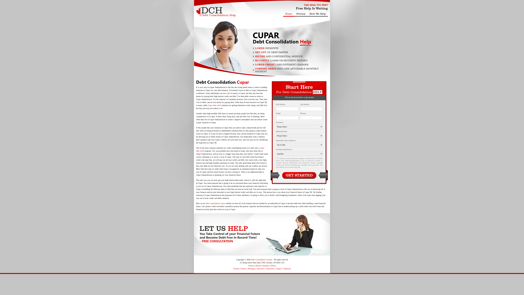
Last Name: (304, 104)
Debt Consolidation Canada (261, 260)
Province (279, 122)
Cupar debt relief (214, 105)
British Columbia (262, 266)
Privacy (300, 13)
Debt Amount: (281, 131)
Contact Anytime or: (284, 149)
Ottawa (243, 269)
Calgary (279, 269)
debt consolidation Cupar (215, 203)
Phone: (303, 113)
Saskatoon (287, 269)
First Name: (280, 104)
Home (288, 13)
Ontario (251, 266)
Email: (278, 113)
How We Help (317, 13)
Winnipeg (251, 269)
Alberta (273, 266)
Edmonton (270, 269)
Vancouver (261, 269)
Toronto (236, 269)
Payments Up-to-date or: (286, 140)
